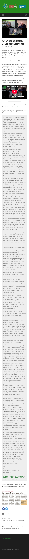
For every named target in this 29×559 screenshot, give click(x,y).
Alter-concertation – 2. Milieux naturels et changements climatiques (14, 526)
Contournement (15, 514)
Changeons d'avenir (14, 556)
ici (17, 106)
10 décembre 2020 (7, 46)
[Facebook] (3, 508)
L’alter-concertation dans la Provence (13, 519)
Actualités (7, 514)
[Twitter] (6, 508)
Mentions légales (6, 538)
